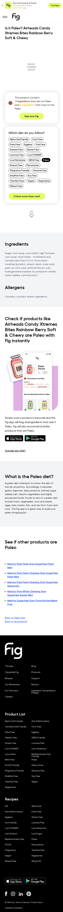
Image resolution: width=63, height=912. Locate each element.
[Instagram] (13, 894)
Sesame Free (40, 170)
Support (35, 678)
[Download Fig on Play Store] (35, 881)
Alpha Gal (36, 806)
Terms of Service (22, 902)
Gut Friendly (11, 823)
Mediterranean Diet (14, 839)
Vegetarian (44, 180)
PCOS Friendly (12, 765)
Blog (33, 666)
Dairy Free (15, 144)
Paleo (46, 160)
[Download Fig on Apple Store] (14, 881)
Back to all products (16, 621)
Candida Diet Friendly (15, 727)
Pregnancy (10, 850)
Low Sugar (36, 834)
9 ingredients (22, 101)
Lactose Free (17, 154)
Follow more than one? (27, 196)
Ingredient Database (13, 908)
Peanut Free (16, 165)
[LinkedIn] (21, 894)
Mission (35, 684)
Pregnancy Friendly (19, 170)
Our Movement (12, 684)
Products (35, 672)
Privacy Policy (36, 902)
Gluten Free (33, 149)
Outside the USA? (15, 450)
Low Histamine (17, 160)
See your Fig (31, 116)
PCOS (8, 845)
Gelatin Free (16, 149)
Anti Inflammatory (40, 721)
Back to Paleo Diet (15, 617)
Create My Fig (12, 672)
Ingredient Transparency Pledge (43, 691)
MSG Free (34, 160)
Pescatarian (32, 165)
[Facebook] (6, 894)
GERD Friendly (38, 738)
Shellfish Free (17, 175)
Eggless (28, 144)
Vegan (31, 180)
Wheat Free (16, 186)
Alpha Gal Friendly (19, 139)
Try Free (55, 5)
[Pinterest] (28, 894)
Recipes (9, 678)
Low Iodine (10, 754)
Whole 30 (36, 861)
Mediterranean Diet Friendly (41, 755)
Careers (9, 697)
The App (9, 666)
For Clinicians (11, 690)
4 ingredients (27, 104)
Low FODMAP (35, 154)
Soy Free (32, 175)
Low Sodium (11, 834)
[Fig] (16, 16)
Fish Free (40, 144)
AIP (6, 806)
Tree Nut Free (17, 180)
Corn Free (37, 139)
